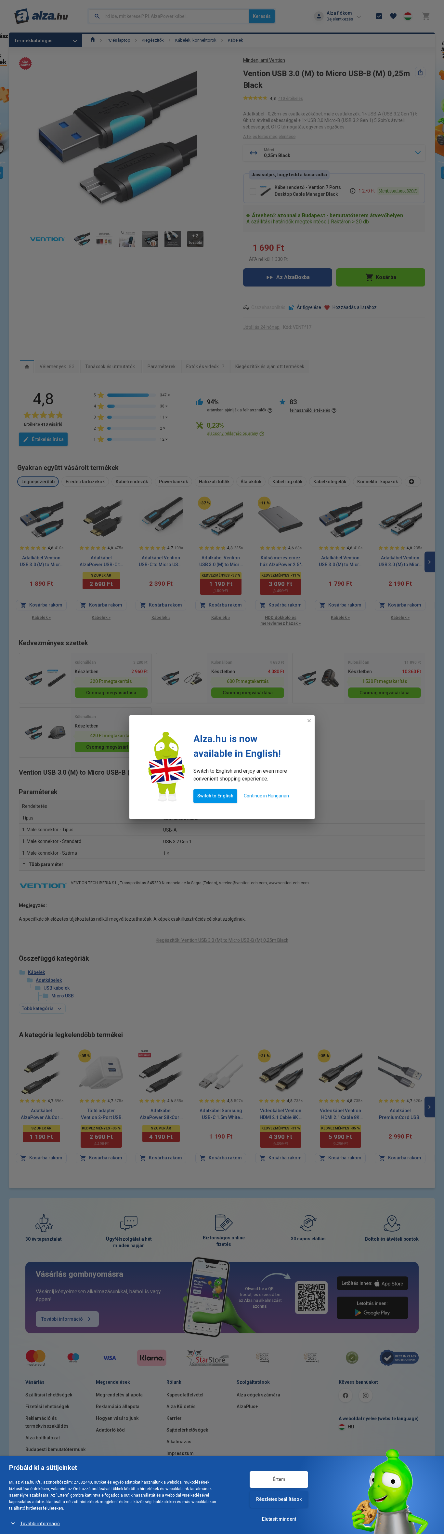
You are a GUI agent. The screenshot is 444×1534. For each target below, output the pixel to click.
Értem (279, 1479)
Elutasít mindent (279, 1519)
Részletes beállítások (279, 1499)
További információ (40, 1523)
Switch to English (215, 795)
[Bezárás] (309, 720)
